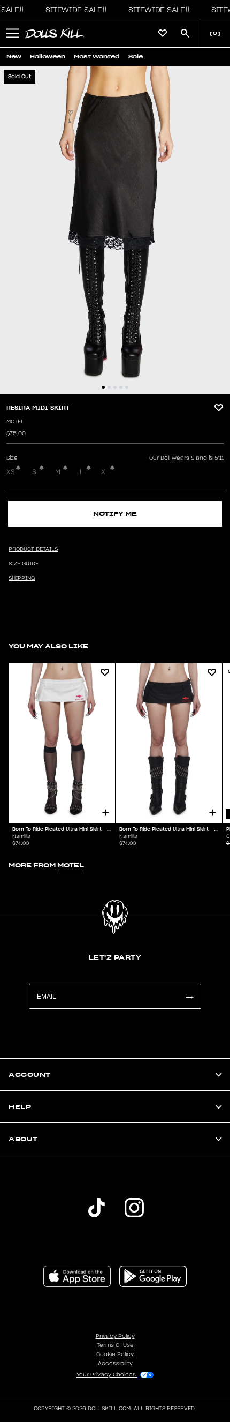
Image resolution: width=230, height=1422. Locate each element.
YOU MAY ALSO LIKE (48, 646)
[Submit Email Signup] (189, 996)
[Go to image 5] (126, 387)
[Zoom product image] (115, 230)
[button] (73, 9)
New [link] (13, 56)
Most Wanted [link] (97, 56)
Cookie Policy (115, 1354)
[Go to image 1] (103, 387)
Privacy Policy (115, 1336)
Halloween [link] (47, 56)
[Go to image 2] (109, 387)
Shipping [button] (22, 578)
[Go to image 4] (120, 387)
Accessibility (115, 1363)
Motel (15, 421)
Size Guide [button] (24, 563)
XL (105, 472)
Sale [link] (135, 56)
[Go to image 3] (115, 387)
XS (10, 472)
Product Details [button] (33, 549)
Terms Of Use (115, 1345)
